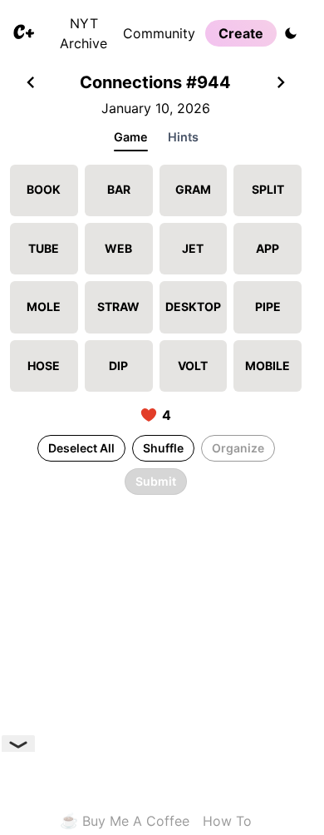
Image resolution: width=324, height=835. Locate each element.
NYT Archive (83, 33)
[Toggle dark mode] (290, 33)
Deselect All (81, 448)
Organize (238, 448)
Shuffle (163, 448)
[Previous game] (30, 84)
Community (159, 33)
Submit (155, 481)
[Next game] (280, 84)
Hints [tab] (183, 137)
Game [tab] (131, 137)
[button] (44, 190)
